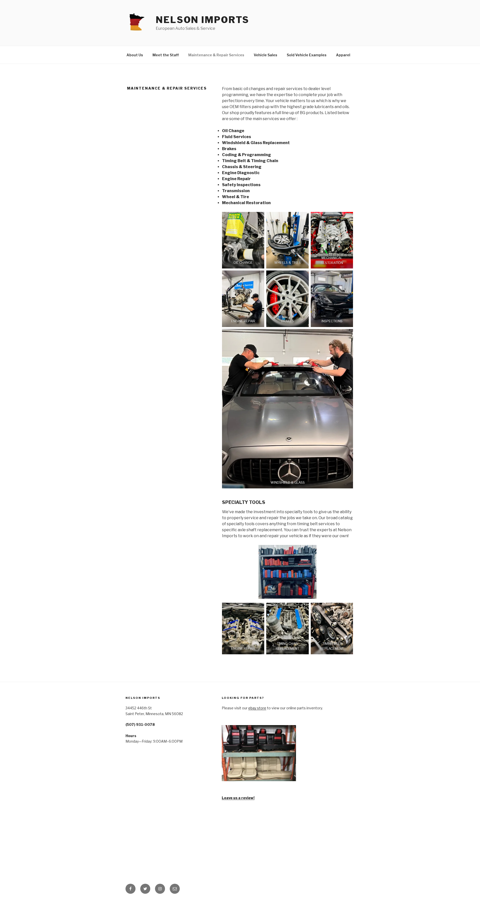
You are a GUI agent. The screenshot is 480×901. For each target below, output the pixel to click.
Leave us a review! (238, 798)
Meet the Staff (165, 55)
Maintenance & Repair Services (216, 55)
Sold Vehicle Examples (306, 55)
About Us (134, 55)
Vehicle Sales (265, 55)
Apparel (343, 55)
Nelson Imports (202, 19)
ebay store (257, 708)
